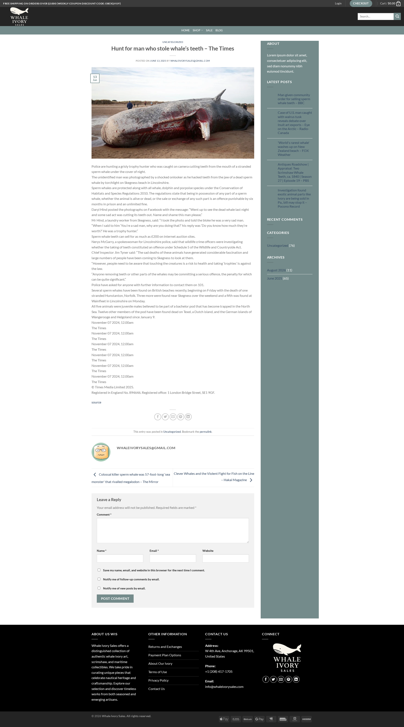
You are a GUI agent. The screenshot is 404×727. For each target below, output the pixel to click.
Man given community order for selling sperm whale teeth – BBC (294, 99)
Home (185, 30)
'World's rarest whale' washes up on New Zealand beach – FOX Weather (293, 149)
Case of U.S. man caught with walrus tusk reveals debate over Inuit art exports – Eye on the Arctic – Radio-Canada (295, 122)
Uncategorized (172, 42)
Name (101, 550)
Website (207, 550)
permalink (206, 431)
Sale (209, 30)
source (96, 402)
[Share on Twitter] (165, 416)
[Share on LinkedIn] (188, 416)
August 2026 (276, 270)
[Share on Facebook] (157, 416)
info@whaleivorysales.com (224, 687)
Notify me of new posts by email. (124, 588)
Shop (196, 30)
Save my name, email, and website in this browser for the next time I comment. (154, 570)
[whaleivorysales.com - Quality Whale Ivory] (24, 16)
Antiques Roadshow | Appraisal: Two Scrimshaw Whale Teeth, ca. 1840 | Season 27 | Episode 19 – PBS (295, 172)
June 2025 (274, 278)
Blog (219, 30)
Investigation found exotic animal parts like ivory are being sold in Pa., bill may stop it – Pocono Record (294, 198)
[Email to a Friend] (173, 416)
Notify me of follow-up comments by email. (131, 579)
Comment (104, 514)
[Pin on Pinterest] (180, 416)
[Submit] (397, 16)
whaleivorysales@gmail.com (190, 60)
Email (154, 550)
